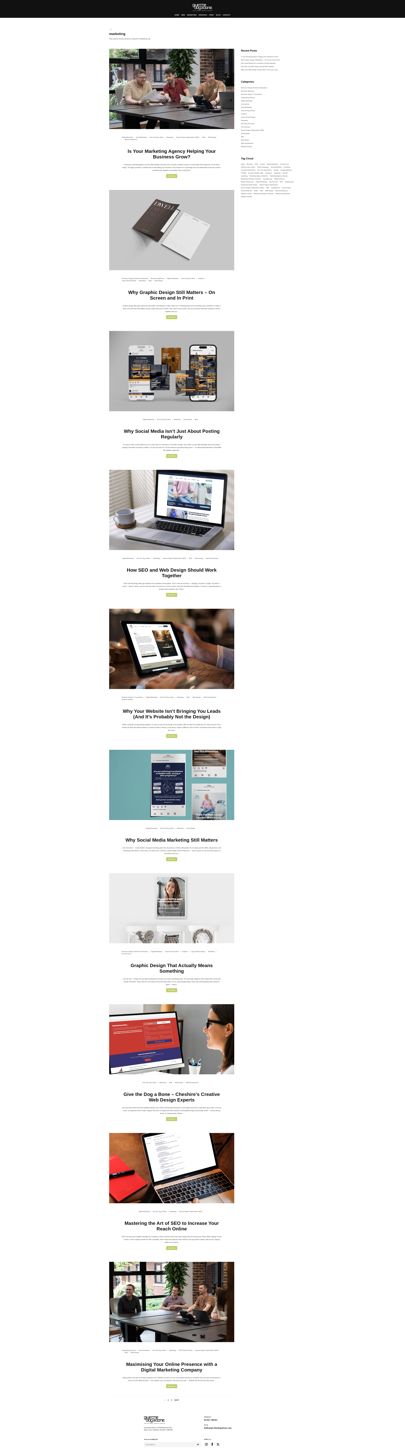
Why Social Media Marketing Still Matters (172, 840)
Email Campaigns (263, 167)
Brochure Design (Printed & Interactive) (135, 278)
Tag (110, 29)
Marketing (192, 15)
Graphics (203, 15)
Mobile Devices (279, 179)
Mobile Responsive (247, 182)
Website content (246, 193)
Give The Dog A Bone (264, 170)
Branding (250, 164)
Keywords (277, 173)
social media (286, 188)
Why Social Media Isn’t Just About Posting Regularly (258, 63)
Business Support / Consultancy (132, 697)
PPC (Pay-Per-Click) (185, 1350)
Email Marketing (141, 137)
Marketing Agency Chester (279, 176)
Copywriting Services (129, 1350)
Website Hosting (127, 699)
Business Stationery (157, 278)
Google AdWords (286, 170)
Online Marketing (261, 182)
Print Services (126, 954)
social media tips (246, 191)
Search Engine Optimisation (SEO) (187, 137)
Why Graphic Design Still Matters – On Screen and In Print (260, 60)
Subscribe (198, 1444)
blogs (243, 164)
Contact (226, 15)
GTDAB (243, 173)
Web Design (212, 137)
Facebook (287, 167)
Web (183, 15)
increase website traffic (255, 173)
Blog (218, 15)
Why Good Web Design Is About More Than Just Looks (259, 70)
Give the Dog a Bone (157, 137)
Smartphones (275, 188)
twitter (256, 191)
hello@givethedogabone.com (218, 1428)
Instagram (268, 173)
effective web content (248, 167)
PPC (281, 182)
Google (276, 170)
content (262, 164)
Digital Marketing (127, 137)
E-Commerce (284, 164)
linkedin (285, 173)
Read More (171, 176)
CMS (256, 164)
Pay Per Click (273, 182)
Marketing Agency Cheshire (259, 176)
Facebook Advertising (248, 170)
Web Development (131, 139)
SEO (267, 188)
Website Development (283, 193)
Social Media (187, 419)
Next (177, 1400)
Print (211, 15)
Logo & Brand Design (129, 280)
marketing (244, 176)
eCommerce (245, 104)
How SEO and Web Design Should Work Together (257, 66)
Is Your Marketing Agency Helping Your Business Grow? (259, 57)
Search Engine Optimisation (268, 185)
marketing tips (267, 179)
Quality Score (289, 182)
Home (177, 15)
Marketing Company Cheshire (251, 179)
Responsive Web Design (249, 185)
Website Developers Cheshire (264, 193)
